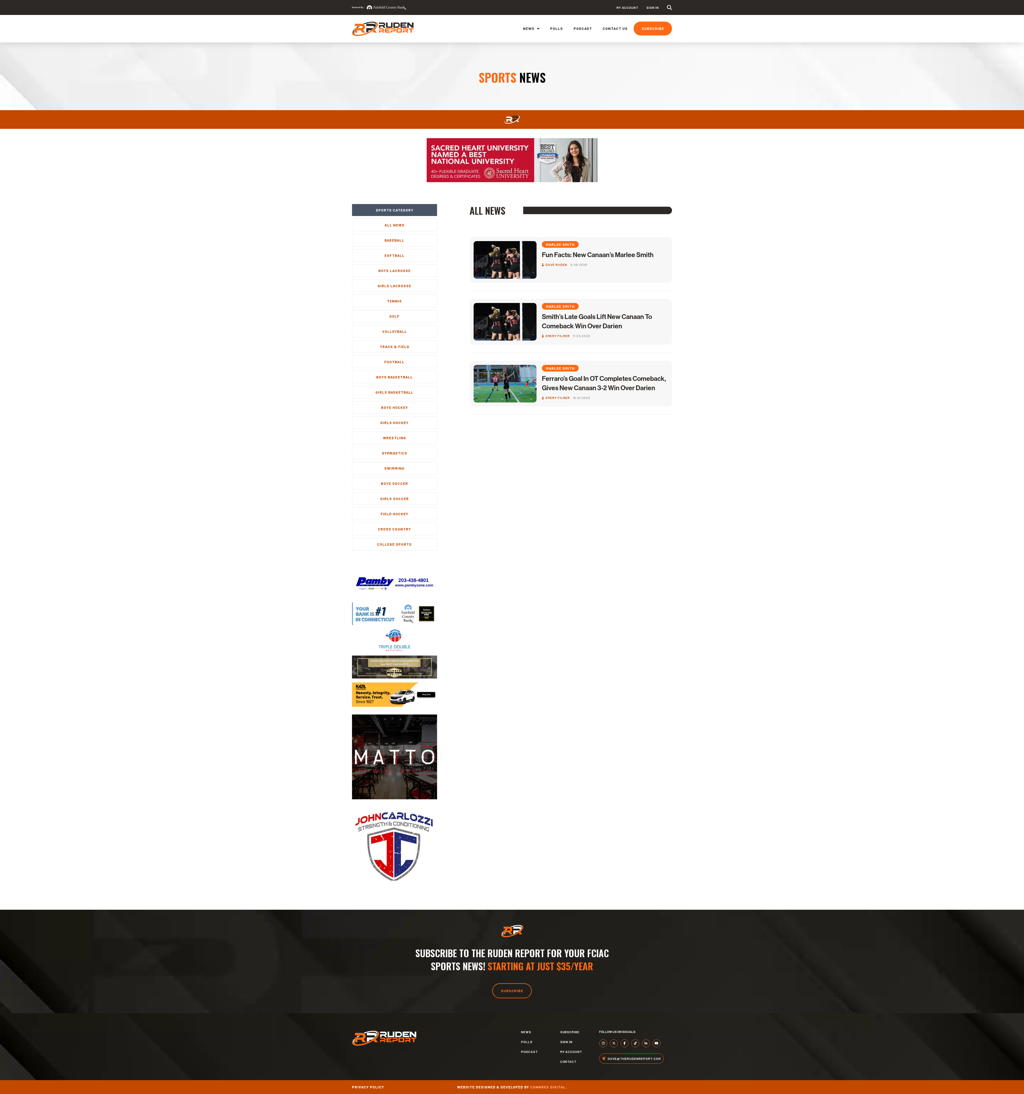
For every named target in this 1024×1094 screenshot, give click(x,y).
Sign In (652, 7)
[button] (669, 7)
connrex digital (548, 1087)
